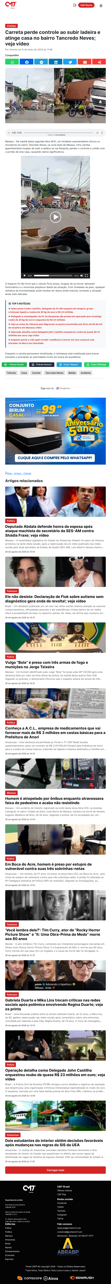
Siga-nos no (47, 388)
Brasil (7, 1243)
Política (11, 520)
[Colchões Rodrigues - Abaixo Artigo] (55, 430)
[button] (55, 217)
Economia (9, 1255)
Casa (24, 372)
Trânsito (11, 372)
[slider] (53, 275)
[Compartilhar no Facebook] (26, 61)
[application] (55, 217)
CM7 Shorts (86, 5)
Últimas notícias (64, 1190)
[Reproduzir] (24, 275)
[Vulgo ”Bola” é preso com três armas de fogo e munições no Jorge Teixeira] (55, 637)
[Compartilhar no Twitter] (70, 61)
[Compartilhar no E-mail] (84, 61)
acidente (86, 372)
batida (72, 372)
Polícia (10, 656)
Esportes (9, 1259)
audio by (56, 135)
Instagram (62, 1214)
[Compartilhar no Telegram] (41, 61)
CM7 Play (61, 1194)
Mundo (8, 1247)
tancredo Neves (54, 372)
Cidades (11, 25)
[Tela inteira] (86, 275)
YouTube (61, 1211)
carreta (36, 372)
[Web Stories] (74, 5)
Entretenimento (12, 1251)
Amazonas (13, 1135)
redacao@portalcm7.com (69, 1228)
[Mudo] (81, 275)
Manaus (11, 792)
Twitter (60, 1207)
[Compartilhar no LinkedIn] (55, 61)
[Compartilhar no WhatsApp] (12, 61)
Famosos (12, 591)
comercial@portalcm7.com (69, 1232)
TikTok (60, 1218)
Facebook (62, 1203)
